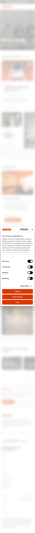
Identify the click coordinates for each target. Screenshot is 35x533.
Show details (25, 286)
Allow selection (17, 297)
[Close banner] (32, 229)
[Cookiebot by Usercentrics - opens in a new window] (21, 229)
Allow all (17, 291)
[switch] (30, 267)
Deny (17, 302)
